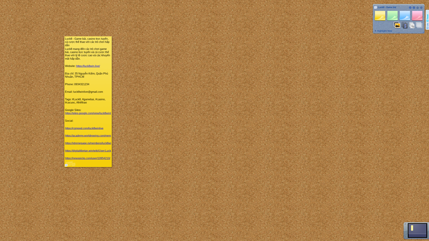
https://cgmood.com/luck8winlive (84, 128)
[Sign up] (421, 8)
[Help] (414, 8)
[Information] (410, 8)
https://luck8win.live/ (88, 66)
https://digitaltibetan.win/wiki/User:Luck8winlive (93, 150)
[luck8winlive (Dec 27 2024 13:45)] (66, 165)
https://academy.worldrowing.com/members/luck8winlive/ (98, 135)
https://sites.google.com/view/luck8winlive (89, 113)
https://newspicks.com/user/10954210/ (87, 158)
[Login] (417, 8)
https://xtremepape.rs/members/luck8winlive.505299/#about (100, 143)
